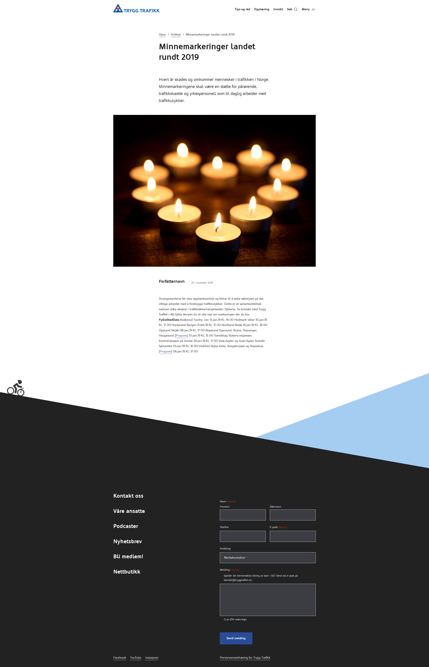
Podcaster (125, 526)
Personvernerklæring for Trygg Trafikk (245, 657)
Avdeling (225, 548)
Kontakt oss (128, 496)
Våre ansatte (129, 511)
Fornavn (225, 506)
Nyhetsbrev (127, 541)
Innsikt (278, 9)
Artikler (176, 34)
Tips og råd (242, 9)
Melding (229, 569)
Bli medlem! (128, 556)
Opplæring (261, 9)
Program (181, 335)
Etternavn (275, 506)
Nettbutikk (126, 572)
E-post (278, 527)
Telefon (224, 527)
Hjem (162, 34)
